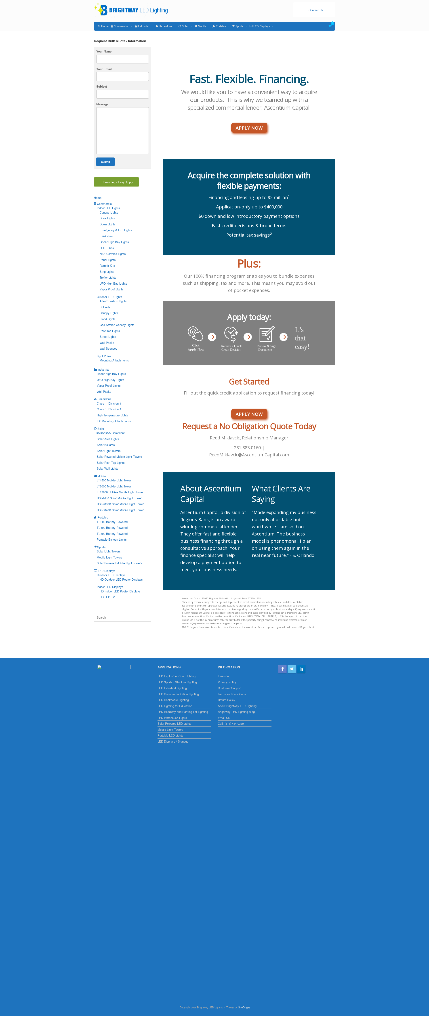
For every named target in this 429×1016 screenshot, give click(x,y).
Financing (224, 676)
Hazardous (165, 26)
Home (105, 26)
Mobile (202, 26)
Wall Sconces (108, 348)
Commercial (121, 26)
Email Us (224, 718)
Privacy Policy (227, 682)
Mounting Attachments (114, 360)
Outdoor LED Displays (111, 575)
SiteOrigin (244, 1007)
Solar (185, 26)
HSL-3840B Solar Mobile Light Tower (120, 510)
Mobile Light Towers (109, 557)
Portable (221, 26)
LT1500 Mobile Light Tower (114, 480)
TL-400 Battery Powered (112, 527)
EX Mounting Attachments (114, 421)
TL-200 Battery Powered (112, 522)
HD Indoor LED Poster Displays (120, 591)
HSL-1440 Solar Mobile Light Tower (119, 498)
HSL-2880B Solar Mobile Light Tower (120, 504)
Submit (105, 162)
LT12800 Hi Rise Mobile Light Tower (120, 492)
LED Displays (261, 26)
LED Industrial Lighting (172, 688)
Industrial (143, 26)
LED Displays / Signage (173, 741)
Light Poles (104, 356)
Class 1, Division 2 (109, 409)
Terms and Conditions (232, 694)
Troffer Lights (108, 277)
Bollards (105, 307)
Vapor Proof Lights (112, 289)
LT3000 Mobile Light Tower (114, 486)
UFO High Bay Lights (113, 283)
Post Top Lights (110, 331)
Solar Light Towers (109, 451)
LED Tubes (107, 248)
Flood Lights (108, 319)
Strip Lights (107, 271)
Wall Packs (107, 342)
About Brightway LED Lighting (237, 706)
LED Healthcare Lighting (173, 700)
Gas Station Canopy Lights (117, 325)
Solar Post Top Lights (111, 462)
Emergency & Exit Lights (116, 230)
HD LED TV (107, 597)
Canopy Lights (109, 212)
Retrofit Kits (107, 265)
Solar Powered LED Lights (174, 723)
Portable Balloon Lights (112, 539)
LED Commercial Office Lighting (178, 694)
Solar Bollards (106, 445)
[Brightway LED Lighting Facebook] (282, 669)
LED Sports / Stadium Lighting (177, 682)
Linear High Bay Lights (114, 242)
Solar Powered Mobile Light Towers (119, 456)
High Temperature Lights (112, 415)
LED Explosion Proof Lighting (177, 676)
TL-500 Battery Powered (112, 533)
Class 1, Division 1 (109, 403)
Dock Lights (107, 218)
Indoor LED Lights (108, 208)
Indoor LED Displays (110, 587)
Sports (239, 26)
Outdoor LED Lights (109, 297)
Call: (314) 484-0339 (231, 723)
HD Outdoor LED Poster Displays (121, 579)
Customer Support (229, 688)
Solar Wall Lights (107, 468)
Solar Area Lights (108, 439)
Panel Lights (108, 260)
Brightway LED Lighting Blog (236, 712)
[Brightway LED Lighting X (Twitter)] (292, 669)
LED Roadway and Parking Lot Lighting (183, 712)
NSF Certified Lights (113, 254)
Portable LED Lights (170, 735)
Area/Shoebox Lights (113, 301)
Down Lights (108, 224)
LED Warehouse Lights (172, 718)
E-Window (106, 236)
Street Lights (108, 336)
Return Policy (226, 700)
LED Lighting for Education (175, 706)
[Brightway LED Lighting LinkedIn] (301, 669)
